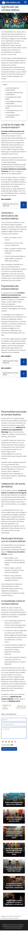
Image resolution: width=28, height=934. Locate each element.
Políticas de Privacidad (15, 928)
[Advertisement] (14, 393)
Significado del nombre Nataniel (21, 707)
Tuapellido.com (6, 925)
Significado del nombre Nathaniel (6, 707)
